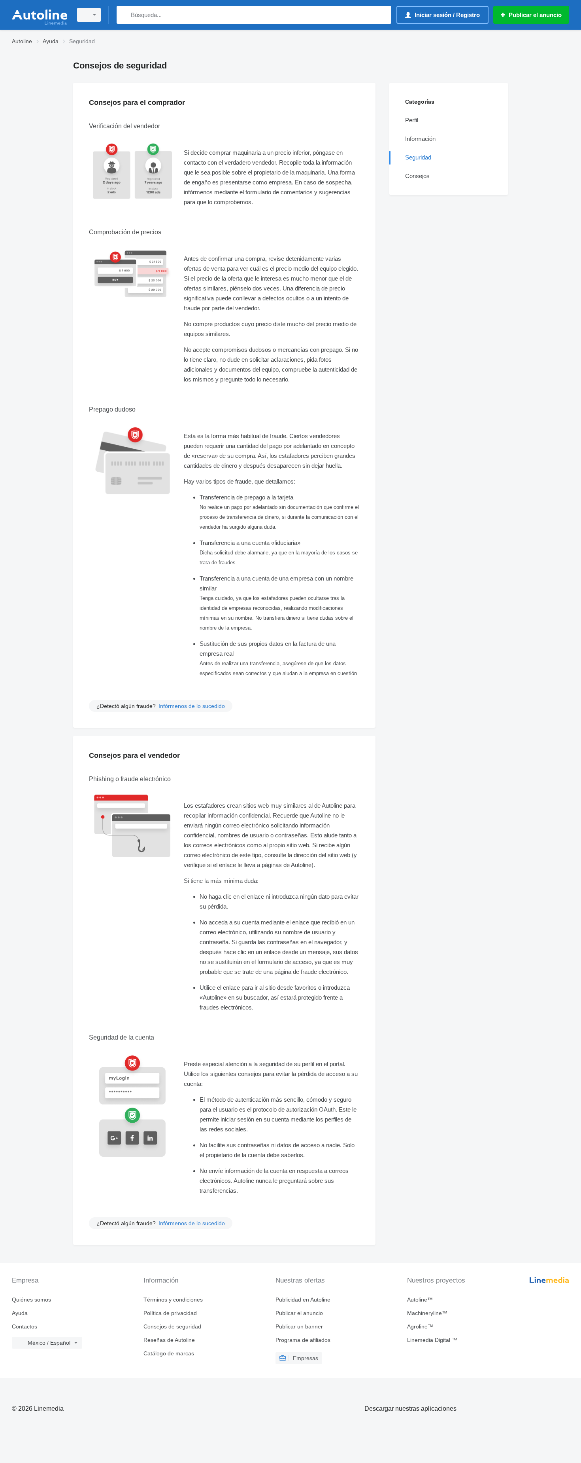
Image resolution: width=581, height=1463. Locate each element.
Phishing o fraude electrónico (130, 779)
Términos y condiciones (173, 1299)
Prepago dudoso (112, 409)
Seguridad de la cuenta (121, 1037)
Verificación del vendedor (124, 126)
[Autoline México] (39, 15)
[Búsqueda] (124, 15)
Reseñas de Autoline (169, 1340)
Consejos (417, 176)
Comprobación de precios (125, 232)
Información (420, 138)
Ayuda (20, 1313)
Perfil (411, 120)
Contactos (24, 1326)
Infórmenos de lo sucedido (191, 706)
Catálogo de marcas (168, 1353)
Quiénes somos (31, 1299)
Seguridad (418, 157)
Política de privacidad (170, 1313)
